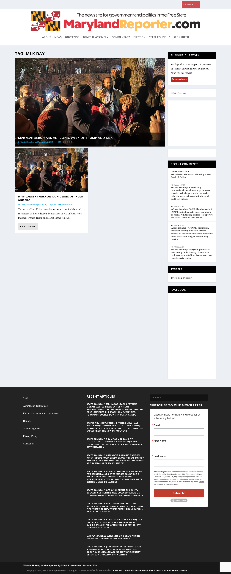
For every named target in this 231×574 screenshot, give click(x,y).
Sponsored (181, 37)
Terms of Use (90, 565)
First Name (160, 440)
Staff (25, 398)
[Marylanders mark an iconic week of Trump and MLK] (51, 170)
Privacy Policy (30, 436)
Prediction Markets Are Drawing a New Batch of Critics (191, 176)
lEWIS (174, 171)
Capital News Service (29, 142)
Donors (26, 420)
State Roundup (159, 37)
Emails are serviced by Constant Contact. (179, 482)
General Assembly (95, 37)
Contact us (28, 443)
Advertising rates (31, 428)
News (58, 37)
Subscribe (179, 493)
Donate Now (179, 79)
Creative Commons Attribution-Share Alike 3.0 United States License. (150, 570)
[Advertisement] (193, 123)
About (46, 37)
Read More (28, 226)
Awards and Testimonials (35, 405)
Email (157, 425)
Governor (72, 37)
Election (139, 37)
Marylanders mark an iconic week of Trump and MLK (65, 138)
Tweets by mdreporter (181, 277)
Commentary (121, 37)
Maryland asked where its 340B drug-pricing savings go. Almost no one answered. (113, 537)
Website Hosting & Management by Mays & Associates (52, 565)
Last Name (160, 456)
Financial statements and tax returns (40, 413)
